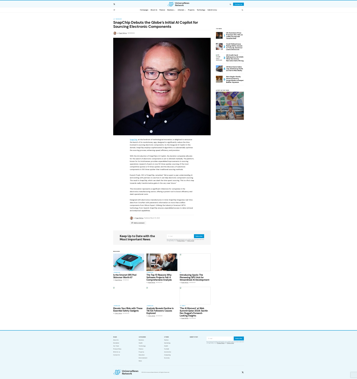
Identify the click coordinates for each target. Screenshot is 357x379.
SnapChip (133, 139)
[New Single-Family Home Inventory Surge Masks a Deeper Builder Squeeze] (219, 79)
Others (166, 337)
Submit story (194, 337)
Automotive (167, 352)
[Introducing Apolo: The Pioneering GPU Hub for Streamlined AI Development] (195, 262)
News (140, 361)
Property (141, 352)
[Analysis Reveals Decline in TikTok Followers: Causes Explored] (161, 295)
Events (183, 305)
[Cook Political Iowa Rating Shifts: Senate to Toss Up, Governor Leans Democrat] (219, 46)
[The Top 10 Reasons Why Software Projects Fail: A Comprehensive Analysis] (161, 262)
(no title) (221, 101)
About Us (116, 340)
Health (141, 343)
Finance (141, 349)
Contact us (238, 4)
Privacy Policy (181, 240)
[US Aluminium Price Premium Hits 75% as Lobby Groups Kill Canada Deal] (219, 35)
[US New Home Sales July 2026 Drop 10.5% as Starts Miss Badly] (219, 68)
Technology (118, 19)
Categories (142, 337)
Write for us (116, 352)
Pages (115, 337)
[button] (230, 4)
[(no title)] (230, 99)
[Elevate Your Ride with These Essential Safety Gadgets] (128, 295)
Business (141, 340)
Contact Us (116, 355)
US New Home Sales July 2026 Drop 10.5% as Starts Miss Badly (234, 69)
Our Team (116, 346)
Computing (167, 355)
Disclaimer (116, 343)
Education (142, 355)
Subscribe (199, 236)
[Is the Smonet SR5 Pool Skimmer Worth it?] (128, 262)
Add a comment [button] (139, 223)
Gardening (167, 343)
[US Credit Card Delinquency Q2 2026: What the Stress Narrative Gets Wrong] (219, 57)
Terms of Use (190, 240)
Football (166, 349)
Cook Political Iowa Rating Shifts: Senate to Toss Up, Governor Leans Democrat (234, 47)
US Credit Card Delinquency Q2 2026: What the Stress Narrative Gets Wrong (235, 58)
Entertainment (143, 358)
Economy (166, 358)
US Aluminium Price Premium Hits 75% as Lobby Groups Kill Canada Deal (234, 35)
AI (114, 19)
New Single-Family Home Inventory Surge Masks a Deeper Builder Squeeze (235, 79)
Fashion (166, 340)
